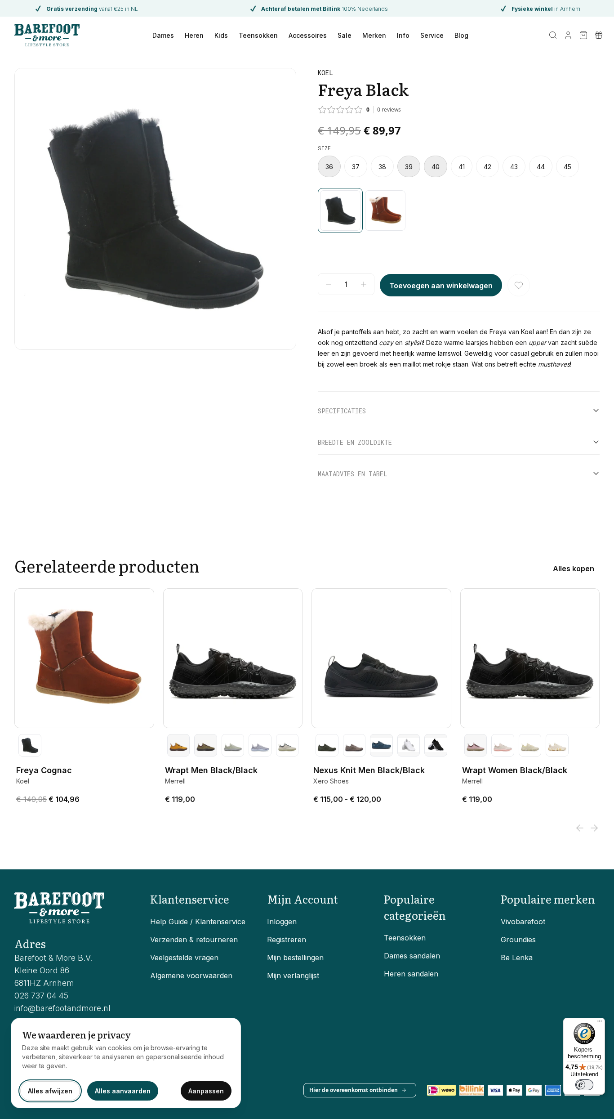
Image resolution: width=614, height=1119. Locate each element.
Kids (221, 35)
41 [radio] (461, 166)
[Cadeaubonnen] (599, 35)
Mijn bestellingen (295, 957)
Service (432, 35)
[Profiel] (568, 35)
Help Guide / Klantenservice (197, 921)
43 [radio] (514, 166)
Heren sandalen (411, 973)
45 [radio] (567, 166)
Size (324, 148)
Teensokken (258, 35)
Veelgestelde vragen (184, 957)
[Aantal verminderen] (328, 284)
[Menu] (599, 1023)
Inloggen (282, 921)
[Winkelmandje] (583, 35)
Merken (374, 35)
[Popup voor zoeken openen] (553, 35)
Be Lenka (517, 957)
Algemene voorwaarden (191, 975)
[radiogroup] (459, 166)
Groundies (518, 939)
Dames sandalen (412, 955)
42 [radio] (487, 166)
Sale (344, 35)
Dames (163, 35)
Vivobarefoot (523, 921)
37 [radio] (356, 166)
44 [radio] (541, 166)
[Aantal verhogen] (363, 284)
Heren (194, 35)
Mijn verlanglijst (293, 975)
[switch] (584, 1084)
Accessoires (308, 35)
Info (403, 35)
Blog (461, 35)
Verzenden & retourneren (194, 939)
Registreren (286, 939)
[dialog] (126, 1063)
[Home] (47, 35)
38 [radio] (382, 166)
